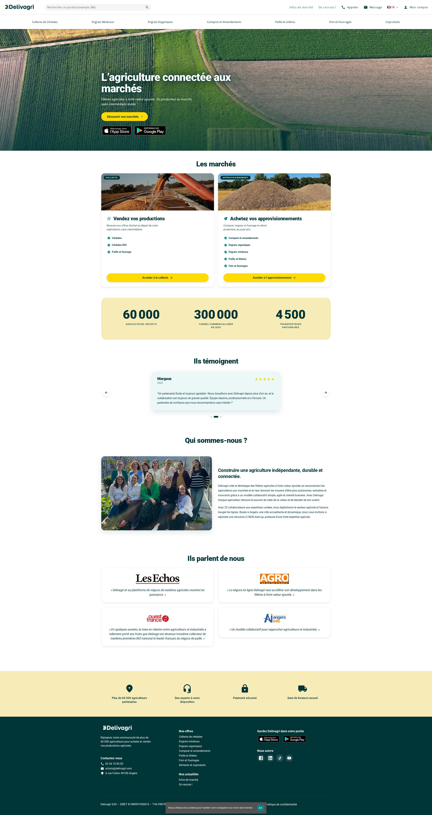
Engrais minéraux (189, 741)
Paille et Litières (285, 22)
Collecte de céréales (190, 736)
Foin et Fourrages (340, 22)
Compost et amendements (194, 750)
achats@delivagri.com (116, 768)
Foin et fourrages (189, 760)
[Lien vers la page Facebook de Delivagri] (261, 758)
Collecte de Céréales (45, 22)
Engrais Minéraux (103, 22)
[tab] (211, 417)
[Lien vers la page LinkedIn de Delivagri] (270, 758)
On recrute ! (185, 784)
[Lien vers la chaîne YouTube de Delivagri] (289, 758)
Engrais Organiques (160, 22)
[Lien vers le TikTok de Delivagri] (280, 758)
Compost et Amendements (224, 22)
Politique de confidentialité (281, 804)
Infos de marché (188, 779)
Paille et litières (188, 755)
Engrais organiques (190, 746)
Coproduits (393, 22)
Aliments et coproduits (192, 765)
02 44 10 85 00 (112, 763)
